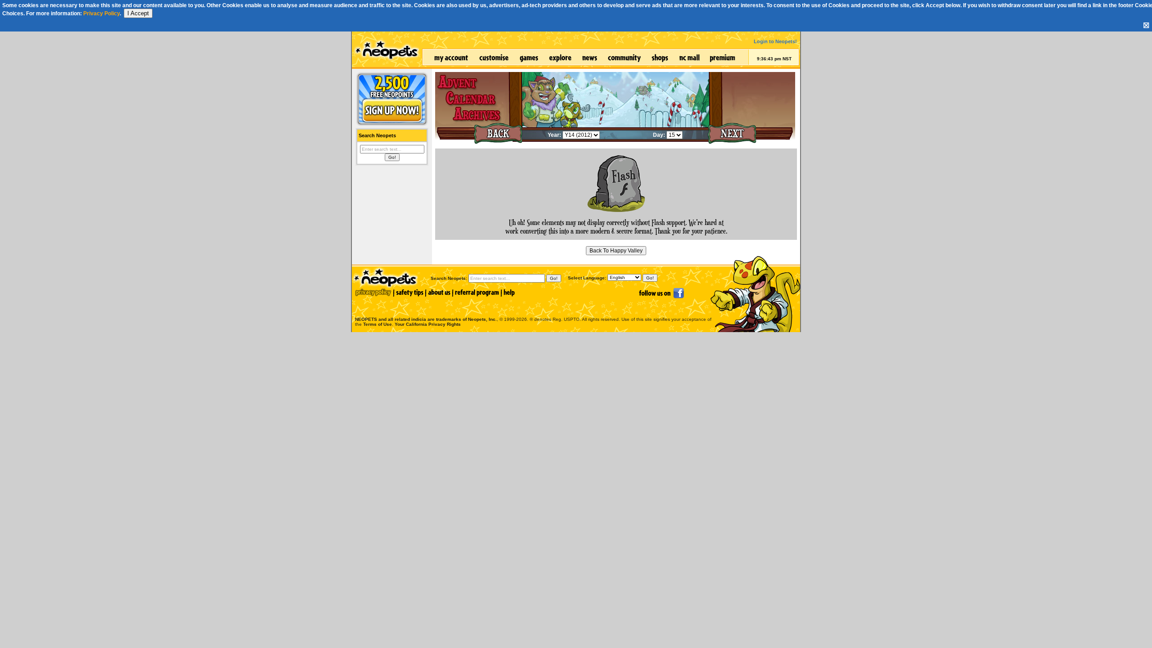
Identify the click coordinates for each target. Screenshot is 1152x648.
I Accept (138, 13)
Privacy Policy (101, 13)
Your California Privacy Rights (428, 324)
